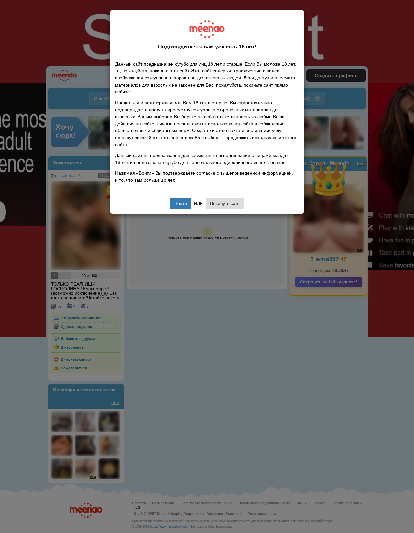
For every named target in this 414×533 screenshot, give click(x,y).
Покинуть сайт (225, 203)
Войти (180, 203)
